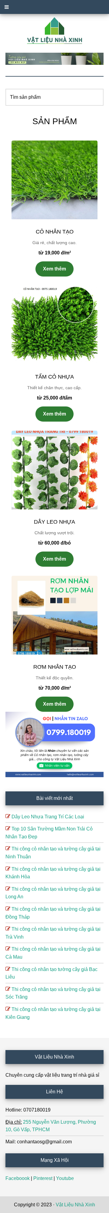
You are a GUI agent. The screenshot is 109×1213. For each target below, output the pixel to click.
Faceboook (17, 1178)
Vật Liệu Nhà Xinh (75, 1204)
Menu (54, 7)
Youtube (65, 1178)
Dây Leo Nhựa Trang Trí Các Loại (48, 816)
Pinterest (42, 1178)
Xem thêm (54, 268)
